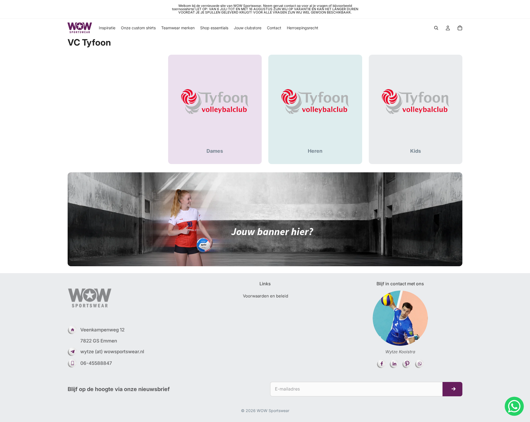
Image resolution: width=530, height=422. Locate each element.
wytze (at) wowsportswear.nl (112, 351)
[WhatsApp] (514, 406)
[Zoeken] (436, 28)
